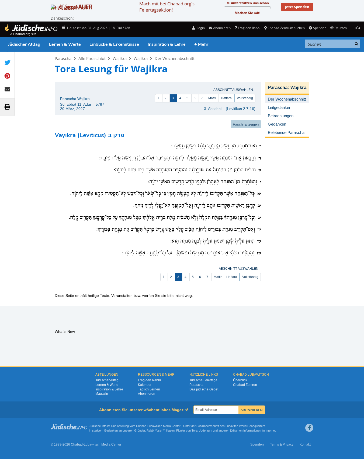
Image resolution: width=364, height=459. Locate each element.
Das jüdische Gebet (203, 389)
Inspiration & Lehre (167, 44)
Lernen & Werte (65, 44)
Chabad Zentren (245, 385)
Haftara (226, 98)
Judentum (205, 430)
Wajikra (120, 58)
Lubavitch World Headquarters (245, 426)
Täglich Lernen (149, 389)
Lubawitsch (154, 426)
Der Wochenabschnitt (175, 58)
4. (180, 98)
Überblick (240, 380)
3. (173, 98)
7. (202, 98)
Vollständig (245, 98)
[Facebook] (309, 428)
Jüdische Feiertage (203, 380)
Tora (194, 430)
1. (158, 98)
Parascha (63, 58)
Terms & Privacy (281, 444)
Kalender (144, 385)
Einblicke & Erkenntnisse (114, 44)
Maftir (212, 98)
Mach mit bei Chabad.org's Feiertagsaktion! (167, 7)
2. (166, 98)
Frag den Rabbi (249, 28)
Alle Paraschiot (92, 58)
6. (195, 98)
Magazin (101, 394)
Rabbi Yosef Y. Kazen (161, 430)
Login (200, 28)
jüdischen (236, 430)
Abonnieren (146, 394)
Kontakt (305, 444)
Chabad (141, 426)
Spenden (319, 28)
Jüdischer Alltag (24, 44)
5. (187, 98)
